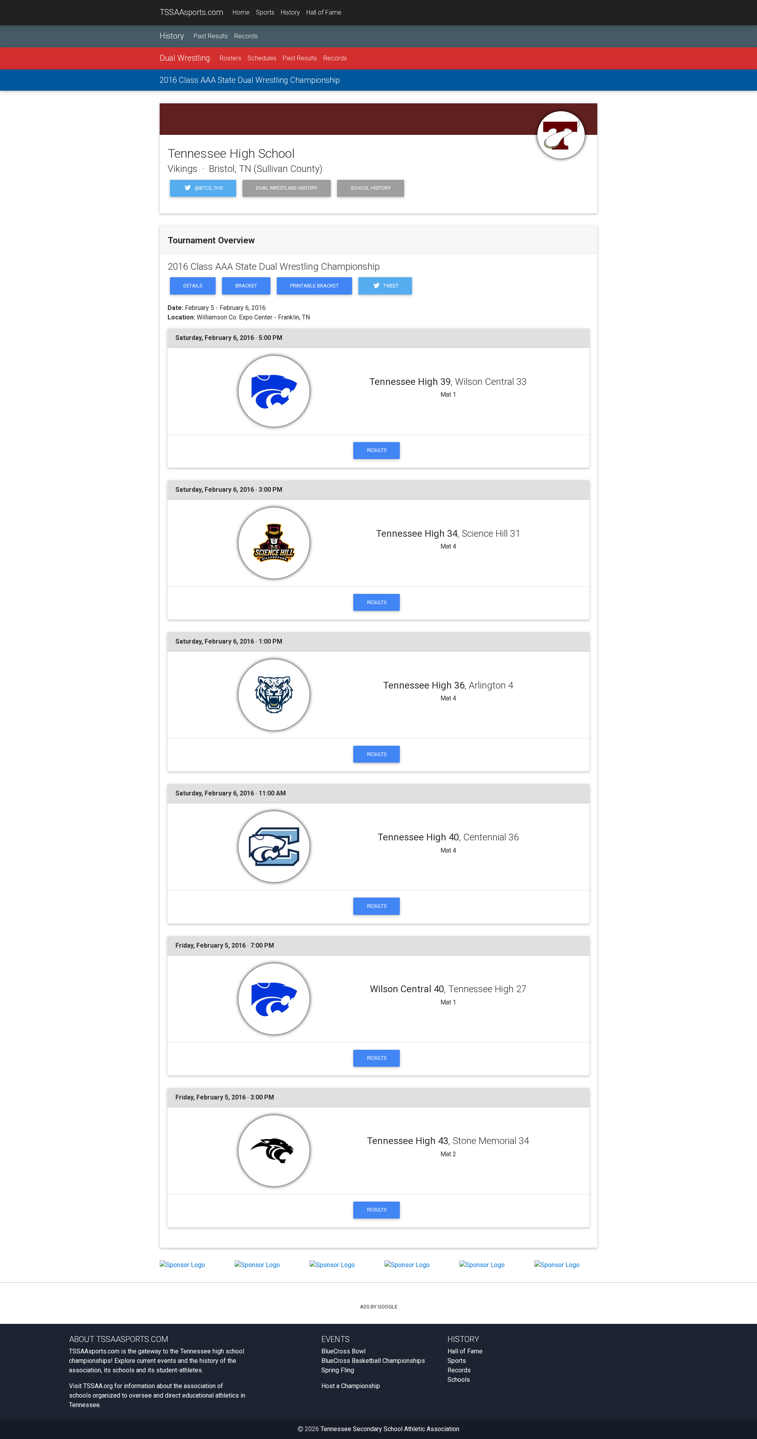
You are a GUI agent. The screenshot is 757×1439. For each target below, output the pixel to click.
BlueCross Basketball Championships (373, 1360)
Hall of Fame (323, 12)
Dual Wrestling (185, 58)
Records (246, 36)
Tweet (390, 286)
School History (371, 188)
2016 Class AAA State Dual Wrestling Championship (250, 80)
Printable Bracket (314, 286)
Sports (265, 12)
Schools (458, 1379)
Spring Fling (337, 1370)
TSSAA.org (98, 1386)
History (290, 12)
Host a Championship (350, 1386)
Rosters (230, 58)
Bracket (246, 286)
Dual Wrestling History (286, 188)
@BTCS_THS (208, 188)
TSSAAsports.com (191, 12)
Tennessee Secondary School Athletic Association (390, 1429)
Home (241, 12)
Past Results (211, 36)
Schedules (262, 58)
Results (376, 450)
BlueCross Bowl (343, 1351)
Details (192, 286)
